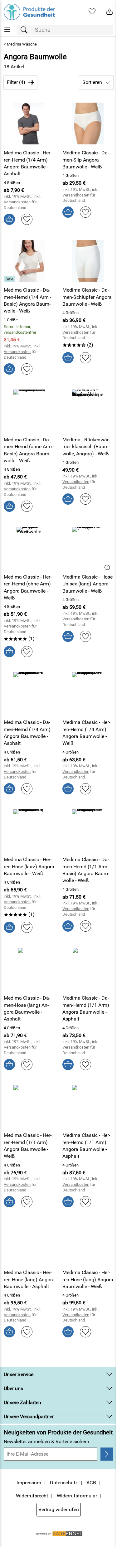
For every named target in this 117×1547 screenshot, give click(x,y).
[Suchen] (25, 30)
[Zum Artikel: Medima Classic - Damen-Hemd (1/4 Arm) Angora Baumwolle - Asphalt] (29, 693)
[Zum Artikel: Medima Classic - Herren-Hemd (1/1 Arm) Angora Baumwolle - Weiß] (29, 1106)
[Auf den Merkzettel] (26, 219)
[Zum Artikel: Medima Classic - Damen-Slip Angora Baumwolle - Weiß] (88, 123)
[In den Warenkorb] (9, 219)
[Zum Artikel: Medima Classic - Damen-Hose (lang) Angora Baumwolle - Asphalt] (29, 969)
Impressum (29, 1483)
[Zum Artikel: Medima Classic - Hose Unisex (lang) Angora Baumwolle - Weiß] (88, 548)
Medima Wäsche (22, 44)
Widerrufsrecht (32, 1496)
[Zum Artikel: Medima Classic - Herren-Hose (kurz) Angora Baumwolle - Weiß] (29, 830)
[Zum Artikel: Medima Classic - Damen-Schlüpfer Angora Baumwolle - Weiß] (88, 261)
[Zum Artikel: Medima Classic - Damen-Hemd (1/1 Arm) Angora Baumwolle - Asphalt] (88, 969)
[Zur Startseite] (29, 11)
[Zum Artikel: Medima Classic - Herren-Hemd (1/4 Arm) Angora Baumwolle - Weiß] (88, 693)
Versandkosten (17, 202)
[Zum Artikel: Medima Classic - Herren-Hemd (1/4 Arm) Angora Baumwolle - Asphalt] (29, 123)
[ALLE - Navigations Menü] (7, 29)
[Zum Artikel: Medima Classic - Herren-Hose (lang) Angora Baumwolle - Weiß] (88, 1243)
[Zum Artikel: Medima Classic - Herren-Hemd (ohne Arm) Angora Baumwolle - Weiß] (29, 548)
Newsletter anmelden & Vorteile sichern (46, 1441)
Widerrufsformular (77, 1496)
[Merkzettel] (92, 12)
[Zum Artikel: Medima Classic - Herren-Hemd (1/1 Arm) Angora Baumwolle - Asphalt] (88, 1106)
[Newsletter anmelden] (106, 1454)
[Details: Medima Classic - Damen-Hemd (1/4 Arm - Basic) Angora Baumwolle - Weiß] (10, 279)
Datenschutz (64, 1483)
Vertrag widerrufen (58, 1509)
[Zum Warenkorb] (109, 12)
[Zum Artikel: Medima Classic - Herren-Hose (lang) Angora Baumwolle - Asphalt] (29, 1243)
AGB (91, 1483)
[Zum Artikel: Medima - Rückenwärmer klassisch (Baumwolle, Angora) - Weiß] (88, 410)
